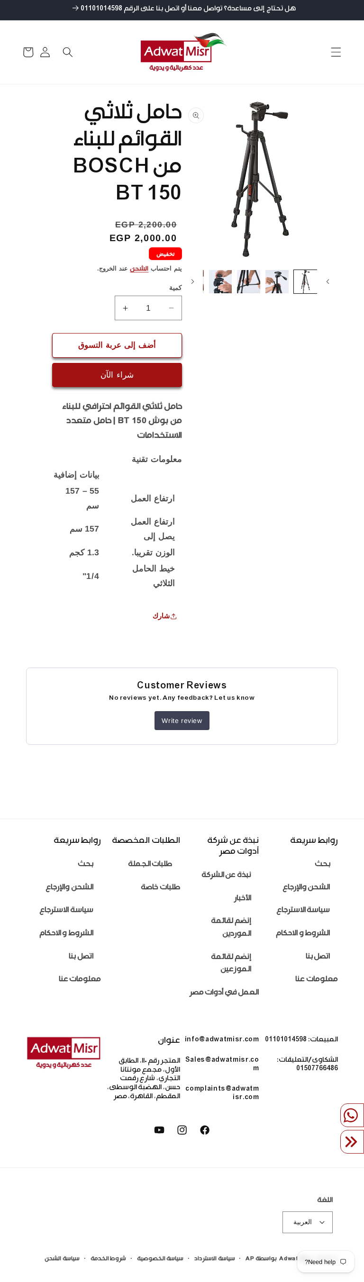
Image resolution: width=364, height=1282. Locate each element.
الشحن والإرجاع (306, 888)
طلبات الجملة (150, 865)
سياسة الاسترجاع (303, 911)
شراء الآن (116, 374)
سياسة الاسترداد (214, 1259)
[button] (335, 52)
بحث (322, 865)
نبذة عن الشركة (226, 876)
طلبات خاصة (160, 888)
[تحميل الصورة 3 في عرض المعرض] (248, 281)
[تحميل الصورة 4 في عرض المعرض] (220, 281)
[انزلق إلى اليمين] (192, 281)
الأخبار (242, 899)
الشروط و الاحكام (303, 934)
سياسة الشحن (62, 1259)
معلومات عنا (316, 980)
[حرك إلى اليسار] (327, 281)
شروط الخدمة (109, 1259)
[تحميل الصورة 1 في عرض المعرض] (305, 281)
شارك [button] (161, 616)
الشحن (139, 269)
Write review (182, 720)
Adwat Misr (296, 1259)
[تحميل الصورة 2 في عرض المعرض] (277, 281)
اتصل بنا (318, 957)
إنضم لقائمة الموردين (231, 928)
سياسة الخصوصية (160, 1259)
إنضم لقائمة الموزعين (231, 964)
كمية (175, 287)
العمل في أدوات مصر (224, 993)
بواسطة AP (261, 1259)
